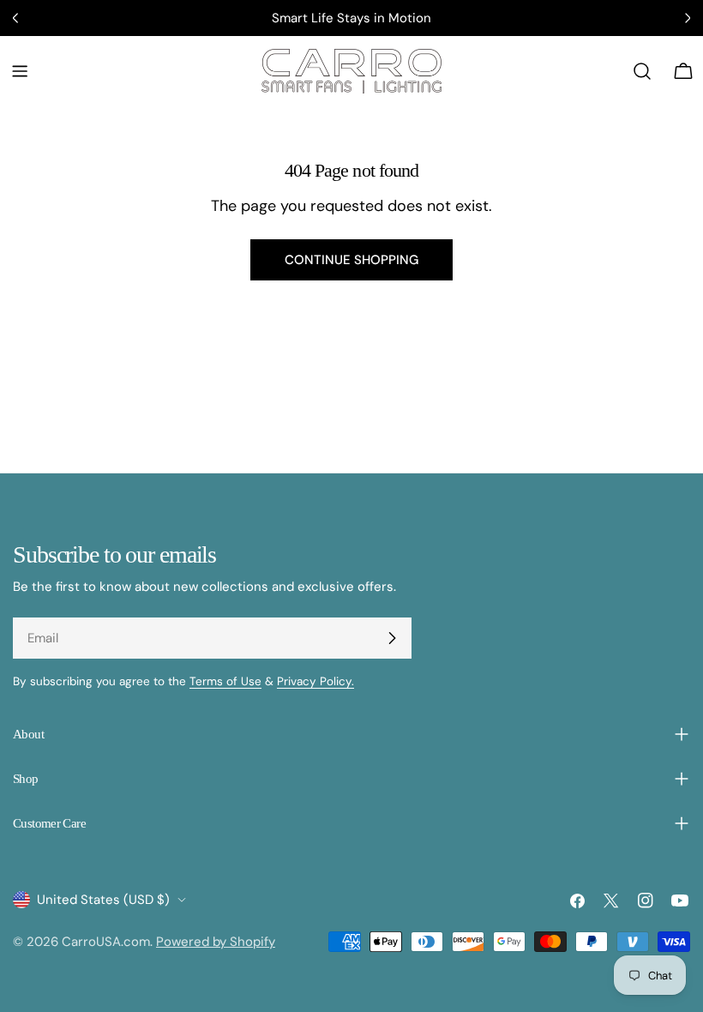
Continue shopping (351, 259)
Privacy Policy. (315, 681)
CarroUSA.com (106, 941)
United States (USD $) (103, 899)
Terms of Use (225, 681)
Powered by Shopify (215, 941)
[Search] (642, 71)
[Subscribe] (392, 638)
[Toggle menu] (20, 71)
